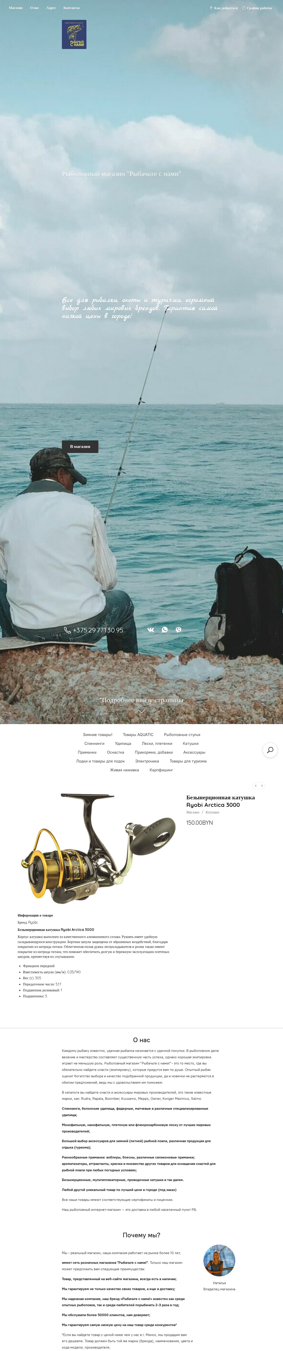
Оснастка (115, 752)
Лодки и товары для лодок (100, 761)
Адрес (51, 8)
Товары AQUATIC (138, 734)
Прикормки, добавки (154, 752)
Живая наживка (124, 770)
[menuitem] (256, 786)
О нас (34, 8)
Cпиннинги (94, 743)
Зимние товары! (97, 734)
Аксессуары (194, 752)
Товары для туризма (188, 761)
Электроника (147, 761)
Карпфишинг (161, 770)
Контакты (71, 8)
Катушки (191, 743)
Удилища (123, 743)
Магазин (16, 8)
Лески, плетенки (157, 743)
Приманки (87, 752)
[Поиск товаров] (270, 750)
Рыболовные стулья (182, 734)
